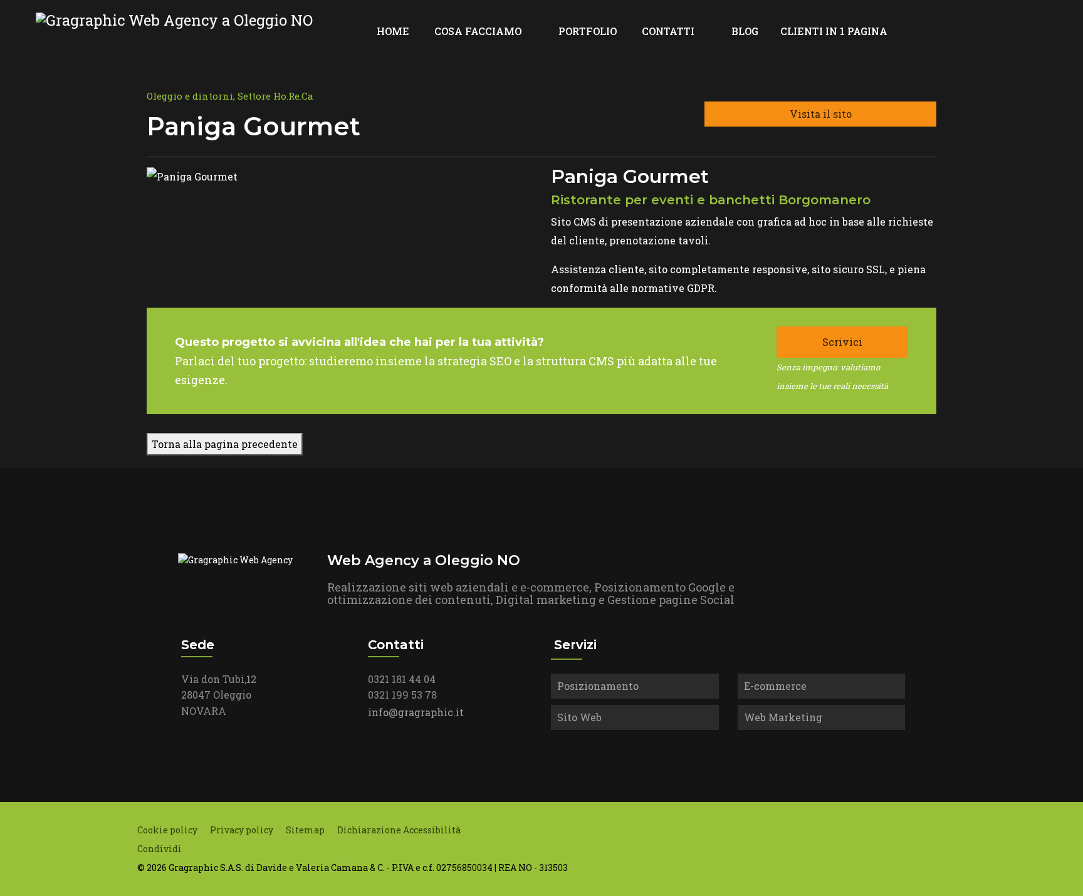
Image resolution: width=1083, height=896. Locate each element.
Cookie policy (167, 830)
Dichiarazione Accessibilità (399, 830)
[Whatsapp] (1043, 31)
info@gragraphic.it (416, 712)
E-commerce (775, 685)
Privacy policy (241, 830)
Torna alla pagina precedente (225, 444)
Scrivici (842, 341)
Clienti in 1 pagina (833, 31)
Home (393, 31)
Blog (744, 31)
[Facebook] (983, 31)
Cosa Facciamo (477, 31)
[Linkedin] (1003, 31)
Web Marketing (783, 717)
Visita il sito (821, 113)
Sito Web (579, 717)
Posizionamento (598, 685)
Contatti (668, 31)
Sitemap (305, 830)
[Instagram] (1023, 31)
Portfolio (587, 31)
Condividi (159, 849)
